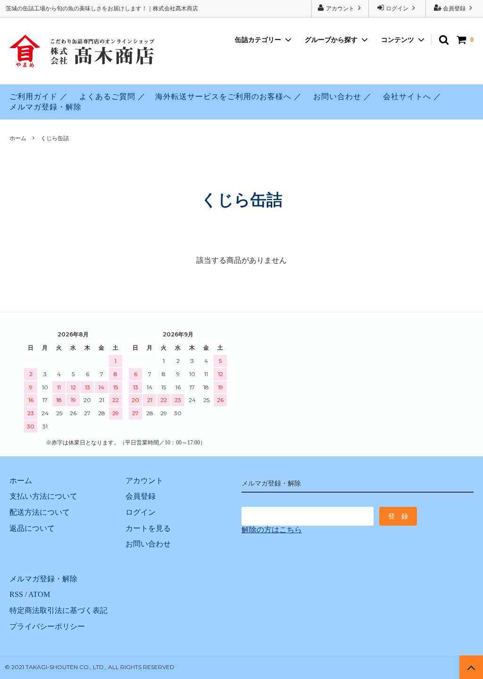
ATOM (39, 594)
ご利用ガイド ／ (38, 96)
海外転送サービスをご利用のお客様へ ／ (228, 96)
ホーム (17, 138)
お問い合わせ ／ (342, 96)
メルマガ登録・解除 (45, 107)
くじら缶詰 (55, 138)
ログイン (397, 8)
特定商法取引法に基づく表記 (58, 610)
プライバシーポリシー (47, 626)
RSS (16, 594)
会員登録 (454, 8)
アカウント (340, 8)
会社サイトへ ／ (412, 96)
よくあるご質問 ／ (112, 96)
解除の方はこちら (272, 530)
